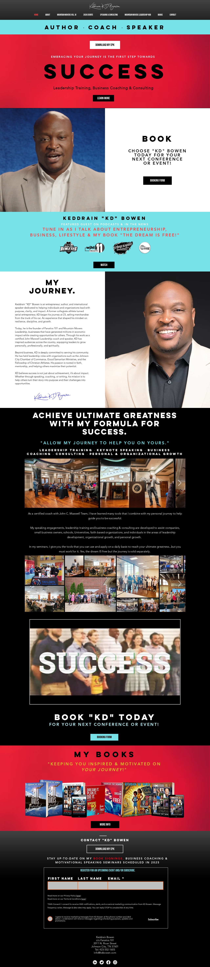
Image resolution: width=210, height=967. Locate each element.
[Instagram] (115, 962)
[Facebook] (108, 962)
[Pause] (34, 700)
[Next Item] (180, 483)
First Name (60, 878)
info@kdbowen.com (105, 952)
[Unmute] (40, 700)
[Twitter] (102, 962)
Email (114, 878)
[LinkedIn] (95, 962)
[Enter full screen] (176, 700)
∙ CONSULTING (70, 454)
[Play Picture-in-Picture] (170, 700)
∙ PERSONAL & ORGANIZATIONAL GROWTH (135, 454)
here (78, 895)
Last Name (90, 878)
